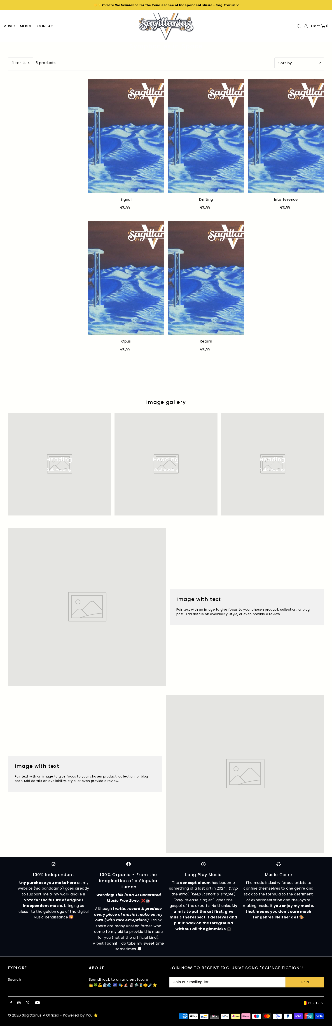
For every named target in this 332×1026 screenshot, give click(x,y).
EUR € (313, 1003)
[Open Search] (299, 26)
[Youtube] (37, 1003)
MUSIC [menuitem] (9, 26)
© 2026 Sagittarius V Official (33, 1015)
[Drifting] (206, 136)
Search (14, 979)
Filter (16, 62)
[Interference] (286, 136)
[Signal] (126, 136)
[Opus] (126, 278)
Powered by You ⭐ (80, 1015)
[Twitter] (28, 1003)
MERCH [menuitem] (26, 26)
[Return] (206, 278)
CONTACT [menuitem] (46, 26)
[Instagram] (19, 1003)
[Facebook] (11, 1003)
